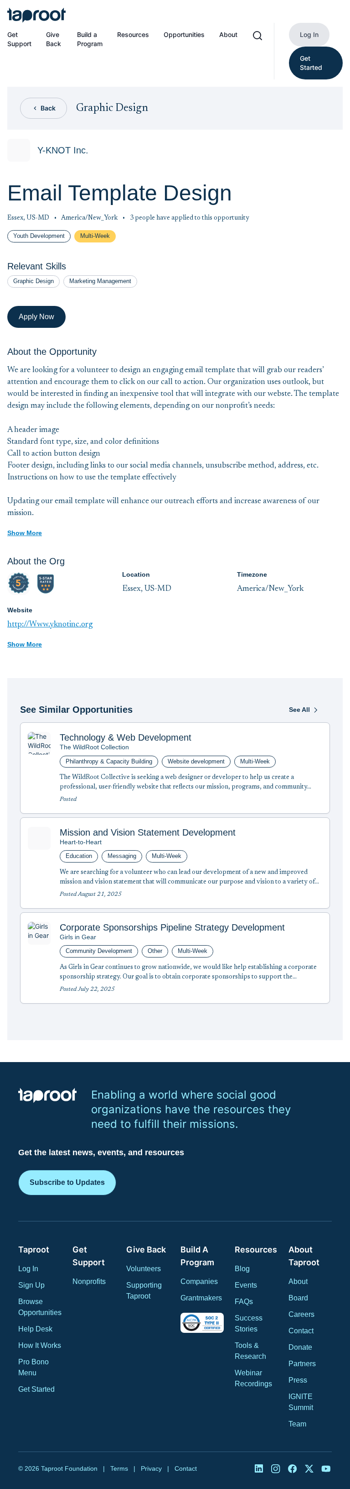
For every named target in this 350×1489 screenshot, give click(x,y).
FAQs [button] (244, 1301)
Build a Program (90, 39)
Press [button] (297, 1380)
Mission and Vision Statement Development (148, 832)
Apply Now (36, 317)
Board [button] (298, 1298)
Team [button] (297, 1424)
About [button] (298, 1281)
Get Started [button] (36, 1389)
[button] (36, 15)
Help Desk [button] (35, 1329)
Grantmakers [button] (201, 1298)
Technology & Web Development (125, 737)
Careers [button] (301, 1314)
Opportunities (184, 34)
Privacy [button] (151, 1468)
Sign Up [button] (31, 1285)
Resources (133, 34)
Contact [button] (301, 1331)
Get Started (311, 62)
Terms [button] (119, 1468)
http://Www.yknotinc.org (50, 625)
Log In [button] (28, 1269)
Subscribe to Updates (67, 1182)
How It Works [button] (39, 1345)
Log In (309, 34)
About (228, 34)
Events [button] (246, 1285)
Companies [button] (199, 1281)
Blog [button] (242, 1269)
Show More (24, 533)
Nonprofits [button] (89, 1281)
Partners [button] (302, 1364)
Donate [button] (300, 1347)
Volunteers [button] (143, 1269)
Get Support (19, 39)
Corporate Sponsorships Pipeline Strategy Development (172, 927)
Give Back (53, 39)
